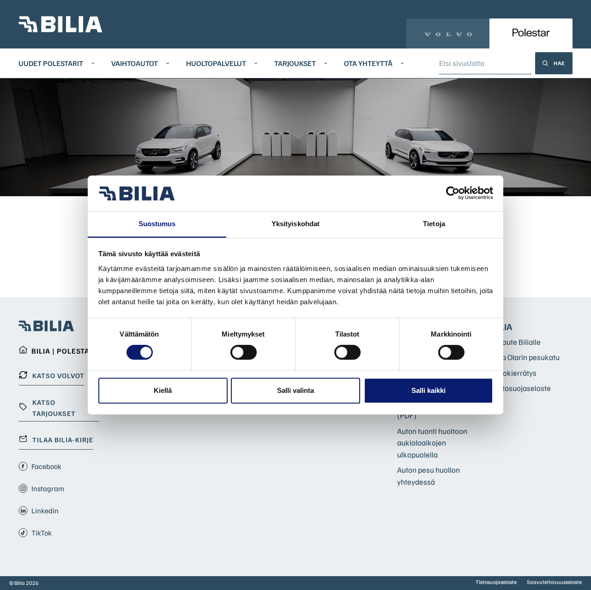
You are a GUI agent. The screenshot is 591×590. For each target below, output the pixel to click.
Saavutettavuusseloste (554, 581)
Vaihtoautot (134, 63)
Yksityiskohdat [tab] (295, 224)
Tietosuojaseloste (521, 388)
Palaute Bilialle (516, 342)
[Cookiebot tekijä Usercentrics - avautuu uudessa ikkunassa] (452, 193)
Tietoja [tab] (434, 224)
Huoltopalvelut (216, 63)
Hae (559, 63)
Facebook (46, 466)
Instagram (47, 488)
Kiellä (163, 390)
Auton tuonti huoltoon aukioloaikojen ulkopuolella (432, 442)
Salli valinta (295, 390)
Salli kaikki (428, 390)
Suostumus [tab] (157, 224)
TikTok (41, 532)
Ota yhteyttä (368, 63)
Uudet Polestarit (50, 63)
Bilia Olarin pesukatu (526, 357)
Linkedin (45, 510)
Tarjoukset (295, 63)
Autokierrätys (514, 373)
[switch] (243, 352)
